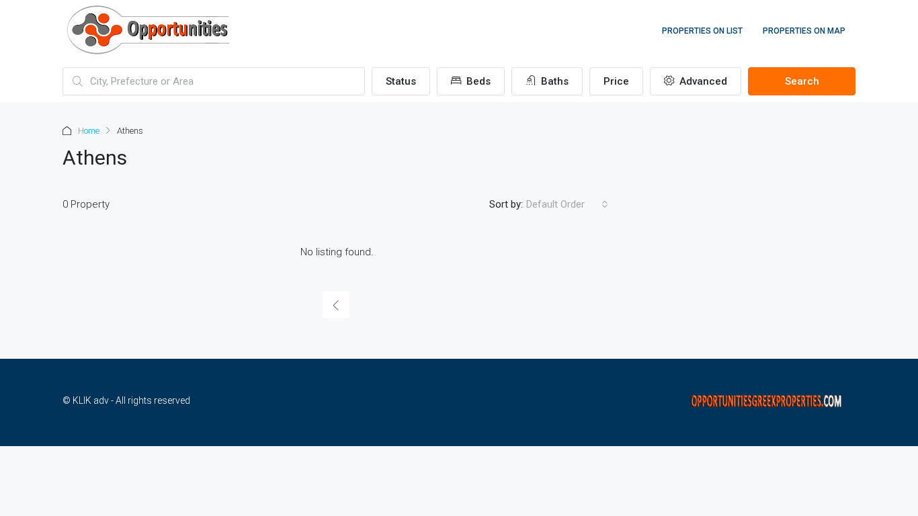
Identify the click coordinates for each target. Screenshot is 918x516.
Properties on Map (804, 31)
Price (616, 81)
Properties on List (702, 31)
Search (802, 81)
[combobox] (567, 204)
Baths (553, 81)
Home (88, 131)
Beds (477, 81)
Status (401, 81)
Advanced (702, 81)
